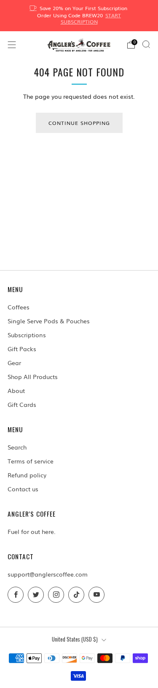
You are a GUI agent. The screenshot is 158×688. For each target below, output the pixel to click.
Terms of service (31, 461)
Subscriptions (27, 334)
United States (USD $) (75, 639)
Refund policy (27, 475)
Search (17, 447)
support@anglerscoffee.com (48, 574)
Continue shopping (79, 123)
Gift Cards (22, 404)
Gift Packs (22, 348)
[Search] (146, 44)
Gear (14, 362)
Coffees (18, 307)
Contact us (23, 489)
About (16, 390)
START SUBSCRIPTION (91, 18)
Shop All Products (33, 376)
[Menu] (12, 45)
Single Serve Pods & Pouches (49, 321)
